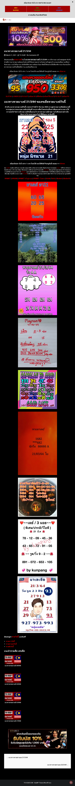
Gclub (48, 178)
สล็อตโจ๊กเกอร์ (49, 96)
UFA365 (14, 178)
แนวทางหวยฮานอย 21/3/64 (17, 757)
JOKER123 (17, 96)
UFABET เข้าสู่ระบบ (25, 178)
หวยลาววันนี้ (10, 641)
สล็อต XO (32, 96)
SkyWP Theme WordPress (42, 783)
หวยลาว (58, 168)
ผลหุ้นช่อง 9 (23, 171)
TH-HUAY (22, 55)
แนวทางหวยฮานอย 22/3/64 (57, 765)
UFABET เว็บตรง (39, 178)
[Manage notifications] (71, 782)
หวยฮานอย (46, 170)
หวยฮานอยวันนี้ (11, 644)
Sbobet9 (66, 178)
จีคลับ (53, 178)
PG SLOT (25, 96)
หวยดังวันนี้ (10, 646)
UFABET (8, 178)
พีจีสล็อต (40, 96)
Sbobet (59, 178)
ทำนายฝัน (25, 173)
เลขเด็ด (8, 168)
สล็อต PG (66, 96)
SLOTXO (9, 96)
